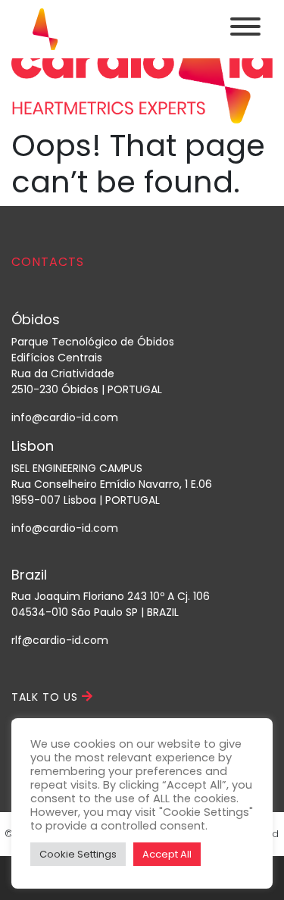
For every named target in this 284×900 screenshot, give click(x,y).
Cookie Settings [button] (78, 854)
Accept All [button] (167, 854)
